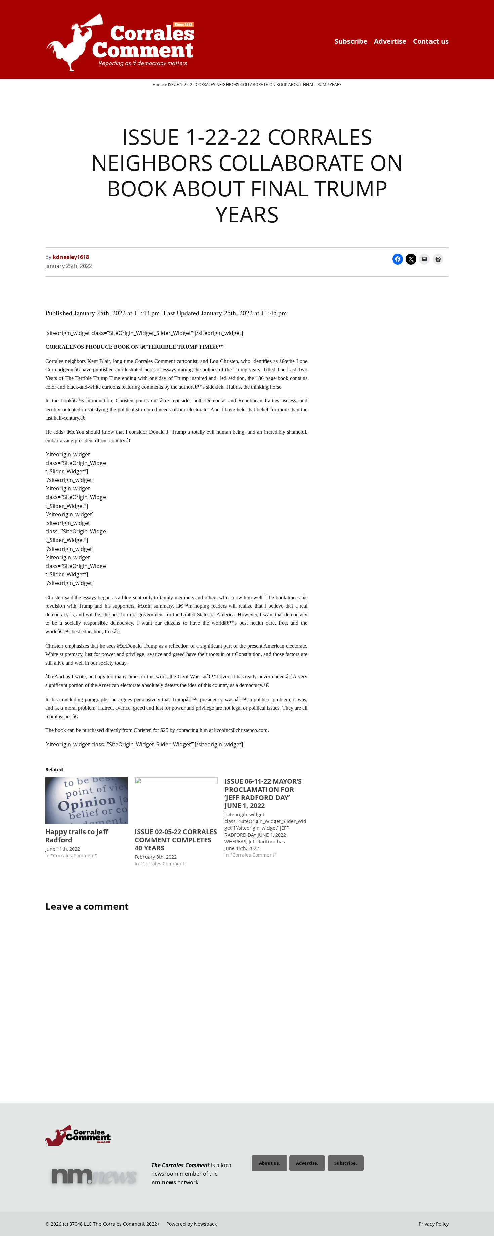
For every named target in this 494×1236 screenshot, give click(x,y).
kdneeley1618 (71, 257)
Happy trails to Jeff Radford (76, 835)
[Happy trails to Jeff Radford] (86, 801)
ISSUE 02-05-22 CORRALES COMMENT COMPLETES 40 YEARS (176, 839)
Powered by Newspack (191, 1224)
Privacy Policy (434, 1224)
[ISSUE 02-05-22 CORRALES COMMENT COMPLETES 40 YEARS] (176, 801)
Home (158, 84)
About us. (269, 1163)
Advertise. (307, 1163)
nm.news (163, 1182)
